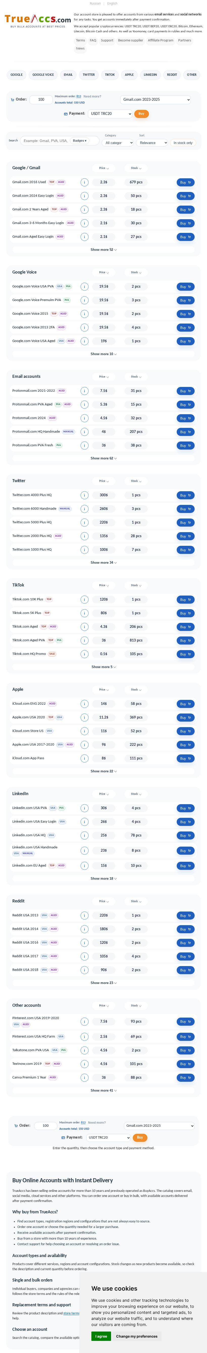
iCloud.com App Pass (28, 758)
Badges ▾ (79, 140)
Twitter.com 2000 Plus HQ (31, 536)
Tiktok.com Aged (25, 627)
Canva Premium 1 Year (29, 1077)
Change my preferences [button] (137, 1336)
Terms (80, 40)
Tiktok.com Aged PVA (28, 640)
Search (13, 140)
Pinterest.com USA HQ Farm (33, 1037)
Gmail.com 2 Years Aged (30, 209)
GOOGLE (16, 75)
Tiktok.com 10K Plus (27, 599)
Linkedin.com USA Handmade (34, 847)
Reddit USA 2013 (25, 915)
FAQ (93, 40)
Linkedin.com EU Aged (29, 866)
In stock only (183, 143)
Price (102, 168)
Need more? (92, 96)
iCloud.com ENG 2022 (29, 704)
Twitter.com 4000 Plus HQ (31, 495)
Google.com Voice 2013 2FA (33, 327)
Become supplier (130, 40)
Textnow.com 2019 (27, 1064)
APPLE (129, 75)
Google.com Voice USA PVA (33, 286)
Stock (134, 168)
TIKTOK (110, 75)
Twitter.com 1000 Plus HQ (31, 550)
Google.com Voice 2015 (30, 314)
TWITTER (89, 75)
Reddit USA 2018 (25, 970)
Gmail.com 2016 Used (29, 182)
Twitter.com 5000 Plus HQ (31, 522)
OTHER (191, 75)
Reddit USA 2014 (25, 929)
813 (78, 96)
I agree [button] (101, 1336)
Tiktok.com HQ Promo (29, 654)
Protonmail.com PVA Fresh (32, 445)
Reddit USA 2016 (25, 943)
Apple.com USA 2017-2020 (33, 745)
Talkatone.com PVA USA (30, 1050)
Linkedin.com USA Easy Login (34, 822)
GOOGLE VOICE (43, 75)
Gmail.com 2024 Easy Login (33, 196)
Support (107, 40)
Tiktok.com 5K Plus (26, 613)
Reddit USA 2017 (25, 956)
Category (110, 135)
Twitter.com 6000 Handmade (34, 509)
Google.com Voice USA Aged (33, 341)
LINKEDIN (150, 75)
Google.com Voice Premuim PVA (36, 300)
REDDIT (172, 75)
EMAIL (68, 75)
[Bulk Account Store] (38, 28)
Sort (141, 135)
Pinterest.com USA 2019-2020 (35, 1018)
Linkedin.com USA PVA (29, 808)
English (112, 3)
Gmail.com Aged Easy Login (33, 237)
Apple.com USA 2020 (28, 717)
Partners (184, 40)
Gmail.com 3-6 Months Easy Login (38, 223)
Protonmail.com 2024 (29, 418)
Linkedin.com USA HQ (28, 835)
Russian (95, 3)
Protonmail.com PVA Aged (32, 404)
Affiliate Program (160, 40)
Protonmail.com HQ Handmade (36, 432)
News (80, 49)
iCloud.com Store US (27, 731)
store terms (71, 1313)
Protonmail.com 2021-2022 (33, 391)
